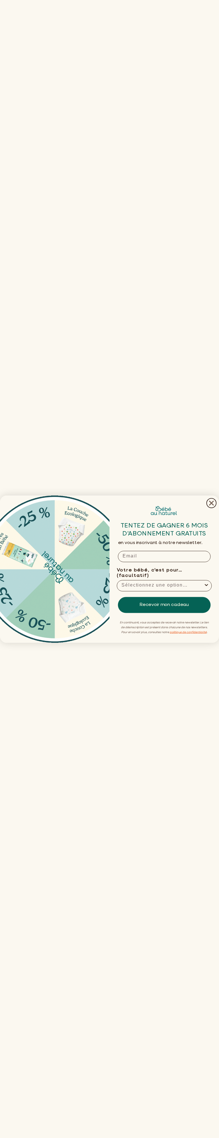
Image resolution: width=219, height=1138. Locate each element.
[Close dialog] (211, 502)
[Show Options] (206, 585)
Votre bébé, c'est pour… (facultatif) (149, 573)
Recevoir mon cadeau (164, 605)
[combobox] (162, 585)
